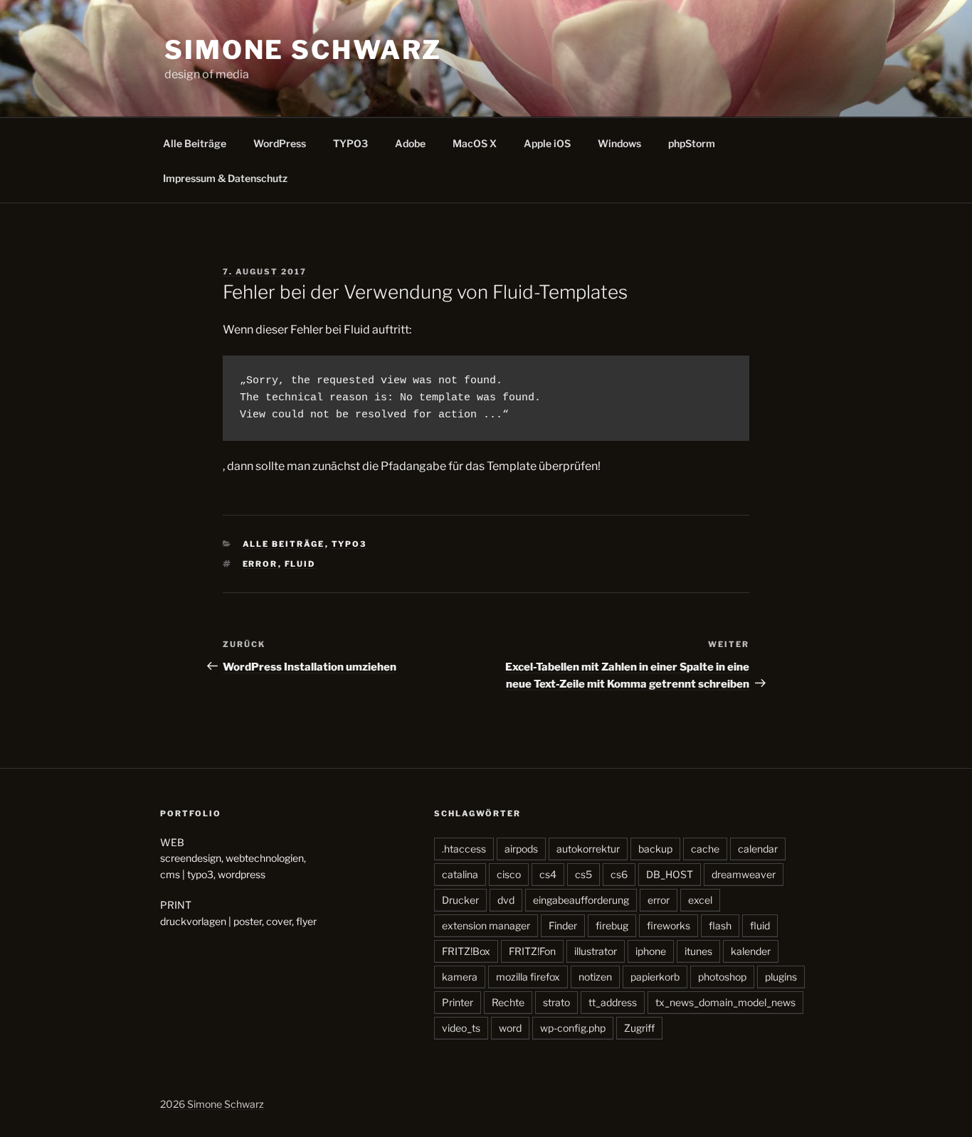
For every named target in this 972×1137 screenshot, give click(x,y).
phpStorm (691, 143)
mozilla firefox (528, 977)
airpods (521, 849)
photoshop (722, 977)
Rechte (508, 1002)
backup (655, 849)
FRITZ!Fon (532, 951)
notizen (595, 977)
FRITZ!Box (466, 951)
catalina (460, 874)
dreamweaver (744, 874)
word (510, 1028)
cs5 (583, 874)
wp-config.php (573, 1028)
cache (705, 849)
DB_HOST (669, 874)
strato (556, 1002)
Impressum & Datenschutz (225, 178)
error (260, 564)
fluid (300, 564)
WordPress (279, 143)
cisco (509, 874)
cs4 (547, 874)
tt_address (612, 1002)
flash (720, 925)
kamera (459, 977)
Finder (563, 925)
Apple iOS (547, 143)
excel (700, 900)
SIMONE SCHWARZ (303, 49)
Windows (619, 143)
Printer (457, 1002)
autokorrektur (588, 849)
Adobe (410, 143)
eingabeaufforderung (581, 900)
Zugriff (639, 1028)
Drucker (460, 900)
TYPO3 (350, 143)
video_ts (461, 1028)
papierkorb (655, 977)
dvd (505, 900)
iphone (650, 951)
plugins (781, 977)
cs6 (619, 874)
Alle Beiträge (194, 143)
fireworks (668, 925)
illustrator (595, 951)
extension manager (486, 925)
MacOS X (475, 143)
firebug (612, 925)
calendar (758, 849)
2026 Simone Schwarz (212, 1104)
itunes (698, 951)
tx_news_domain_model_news (725, 1002)
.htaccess (464, 849)
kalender (751, 951)
